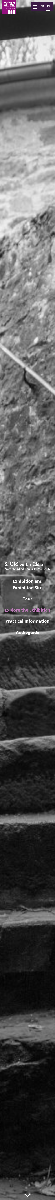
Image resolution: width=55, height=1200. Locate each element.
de (42, 6)
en (48, 6)
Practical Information (28, 621)
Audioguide (27, 632)
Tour (27, 599)
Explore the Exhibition (27, 610)
